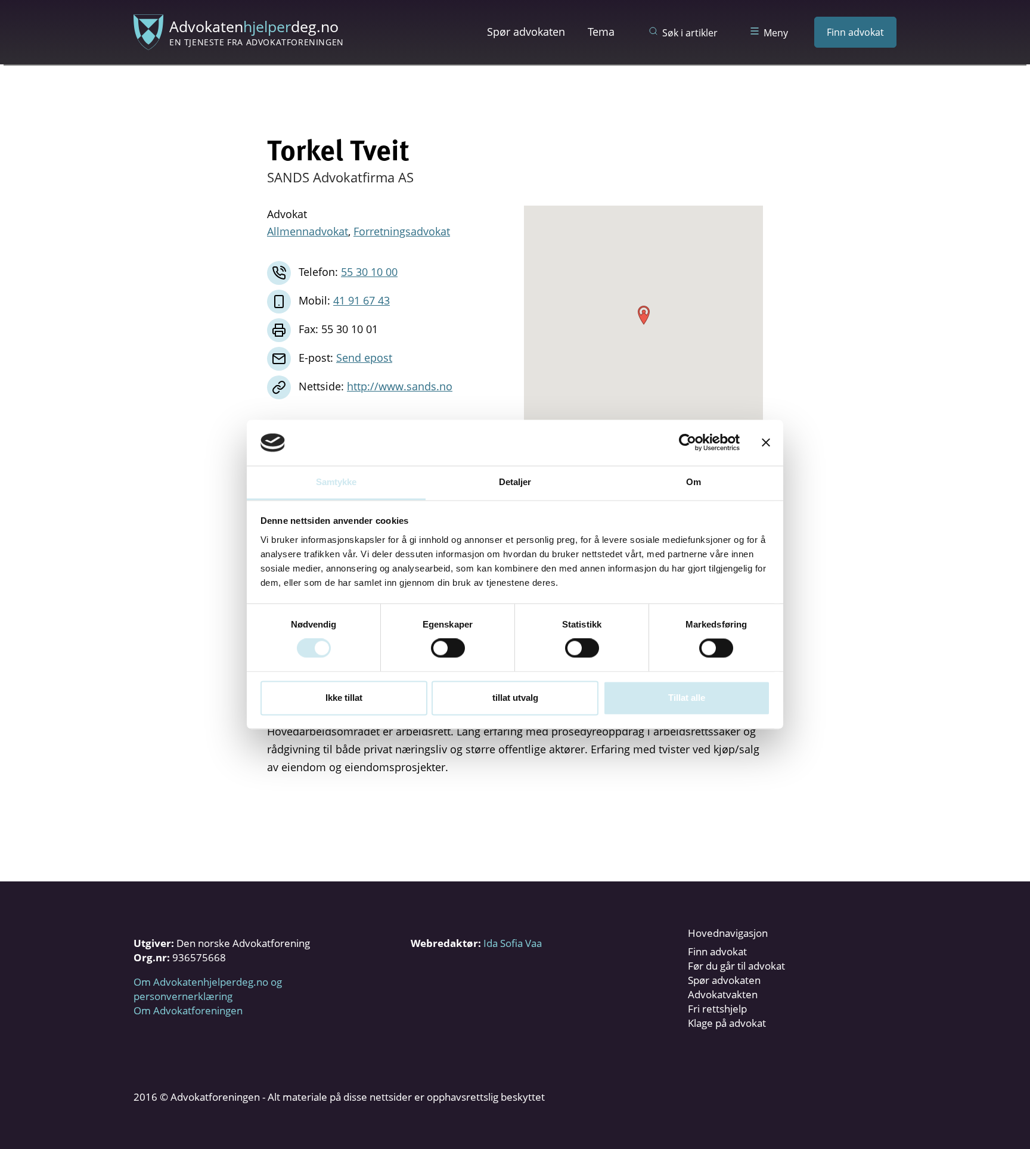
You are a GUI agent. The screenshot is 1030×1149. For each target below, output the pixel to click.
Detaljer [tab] (515, 482)
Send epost (364, 357)
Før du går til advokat (736, 966)
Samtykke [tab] (336, 482)
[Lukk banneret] (766, 443)
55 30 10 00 (369, 272)
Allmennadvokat (307, 231)
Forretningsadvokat (401, 231)
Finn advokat (855, 32)
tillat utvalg (515, 697)
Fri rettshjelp (717, 1009)
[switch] (448, 648)
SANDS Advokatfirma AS (340, 177)
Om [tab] (693, 482)
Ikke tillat (343, 697)
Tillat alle (686, 697)
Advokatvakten (723, 994)
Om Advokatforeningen (188, 1010)
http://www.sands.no (399, 386)
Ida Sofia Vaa (512, 943)
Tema (601, 31)
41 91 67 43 (361, 300)
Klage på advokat (727, 1023)
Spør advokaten (526, 31)
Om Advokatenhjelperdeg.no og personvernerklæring (208, 989)
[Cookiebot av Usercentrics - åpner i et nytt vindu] (687, 443)
